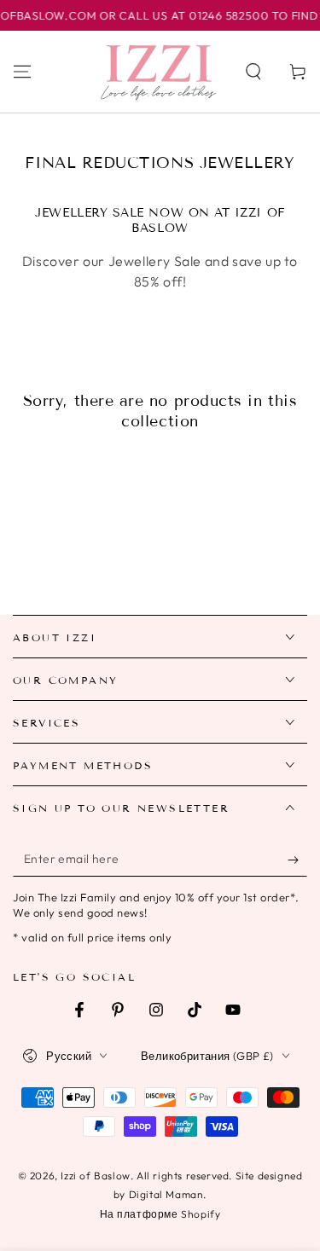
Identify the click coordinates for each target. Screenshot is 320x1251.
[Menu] (22, 71)
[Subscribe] (297, 859)
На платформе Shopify (160, 1214)
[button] (253, 71)
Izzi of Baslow (95, 1175)
